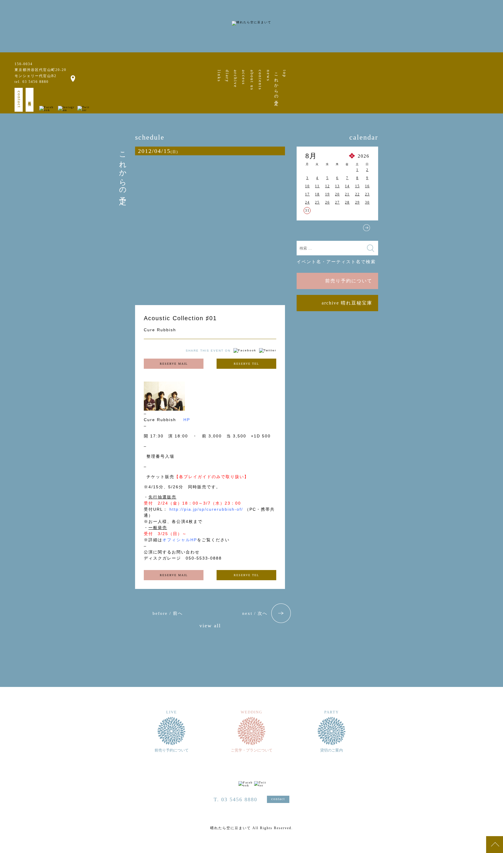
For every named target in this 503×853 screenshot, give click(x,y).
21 (347, 194)
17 (307, 194)
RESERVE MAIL (174, 363)
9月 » (366, 227)
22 (357, 194)
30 (367, 202)
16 (367, 186)
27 (337, 202)
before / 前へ (168, 613)
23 (367, 194)
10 (307, 186)
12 (327, 186)
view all (210, 625)
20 (337, 194)
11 (317, 186)
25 (317, 202)
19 (327, 194)
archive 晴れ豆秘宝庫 (347, 302)
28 (347, 202)
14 (347, 186)
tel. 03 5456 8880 (32, 82)
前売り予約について (348, 280)
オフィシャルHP (179, 539)
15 (357, 186)
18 (317, 194)
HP (186, 419)
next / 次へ (255, 613)
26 (327, 202)
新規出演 (29, 100)
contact (19, 99)
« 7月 (308, 227)
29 (357, 202)
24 (307, 202)
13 (337, 186)
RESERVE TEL (246, 363)
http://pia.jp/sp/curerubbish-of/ (207, 509)
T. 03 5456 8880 (235, 799)
